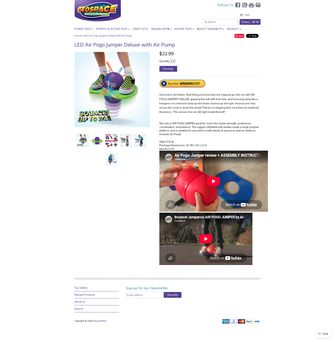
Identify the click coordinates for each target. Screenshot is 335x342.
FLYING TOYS (82, 29)
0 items (246, 22)
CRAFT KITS (140, 29)
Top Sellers (81, 287)
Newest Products (84, 294)
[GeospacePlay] (97, 21)
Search (78, 308)
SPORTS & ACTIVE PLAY (112, 29)
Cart (247, 15)
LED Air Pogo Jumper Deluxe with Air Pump (108, 35)
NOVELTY (233, 29)
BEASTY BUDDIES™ (209, 29)
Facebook (237, 5)
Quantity (164, 61)
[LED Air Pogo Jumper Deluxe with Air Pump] (83, 140)
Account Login (252, 4)
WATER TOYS (183, 29)
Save (240, 35)
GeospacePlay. (100, 321)
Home (77, 35)
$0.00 (255, 22)
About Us (79, 301)
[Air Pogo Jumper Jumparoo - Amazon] (182, 86)
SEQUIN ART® (160, 29)
